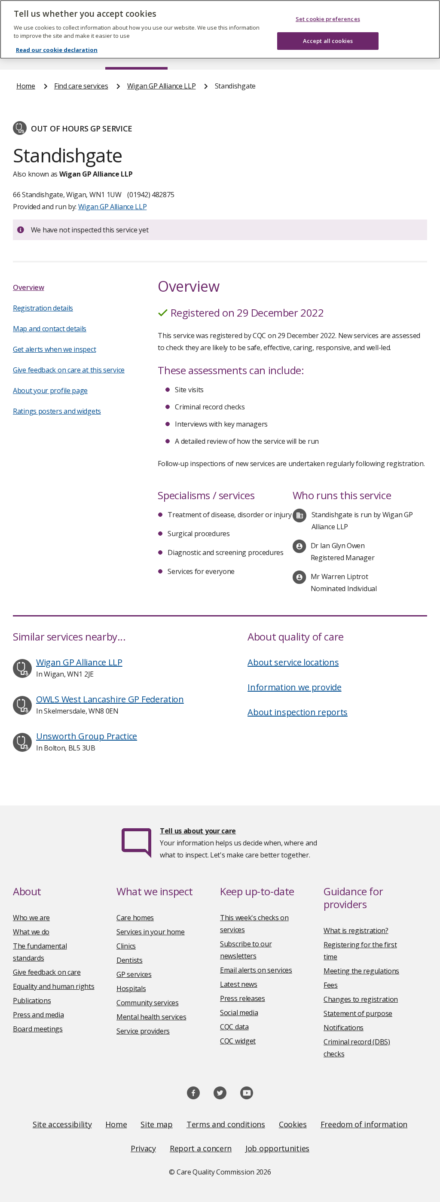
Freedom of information (364, 1124)
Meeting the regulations (361, 971)
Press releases (242, 998)
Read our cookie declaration (57, 50)
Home (25, 86)
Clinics (126, 946)
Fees (331, 985)
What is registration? (356, 930)
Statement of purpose (358, 1013)
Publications (32, 1000)
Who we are (31, 917)
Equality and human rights (54, 986)
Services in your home (150, 932)
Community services (147, 1002)
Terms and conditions (225, 1124)
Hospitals (131, 988)
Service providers (143, 1031)
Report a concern (201, 1148)
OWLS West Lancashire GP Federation (110, 699)
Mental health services (151, 1017)
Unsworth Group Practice (86, 736)
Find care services (81, 86)
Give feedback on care (47, 972)
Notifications (344, 1027)
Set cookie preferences (328, 19)
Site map (157, 1124)
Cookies (293, 1124)
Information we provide (294, 687)
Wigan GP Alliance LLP (161, 86)
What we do (31, 932)
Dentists (129, 960)
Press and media (38, 1014)
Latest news (238, 984)
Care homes (135, 917)
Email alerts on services (256, 970)
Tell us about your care (198, 831)
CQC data (234, 1026)
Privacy (143, 1148)
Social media (239, 1012)
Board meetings (38, 1029)
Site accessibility (62, 1124)
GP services (134, 974)
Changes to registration (361, 999)
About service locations (293, 662)
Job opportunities (277, 1148)
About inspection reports (298, 712)
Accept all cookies (328, 41)
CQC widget (238, 1041)
